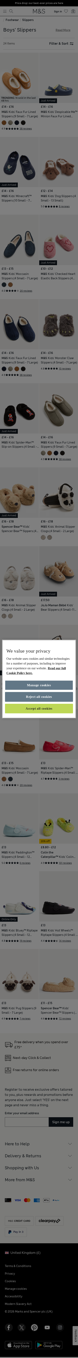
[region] (39, 679)
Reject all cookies (39, 696)
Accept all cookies (39, 708)
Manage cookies (39, 685)
